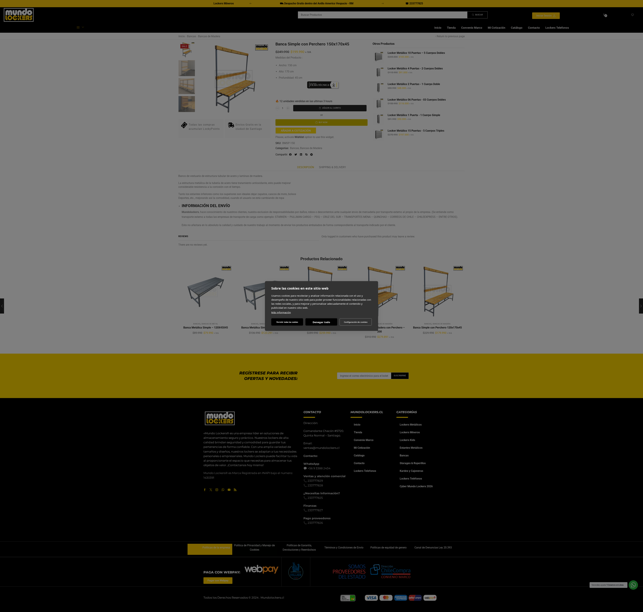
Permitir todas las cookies (287, 322)
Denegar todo (321, 322)
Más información (281, 312)
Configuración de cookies (355, 322)
